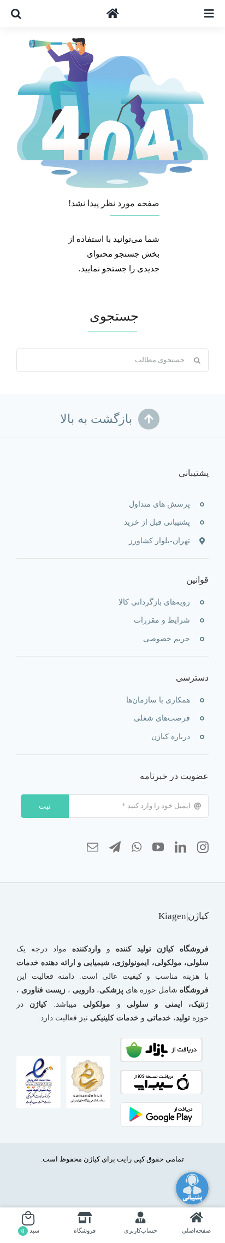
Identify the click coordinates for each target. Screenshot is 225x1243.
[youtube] (158, 847)
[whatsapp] (136, 847)
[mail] (92, 847)
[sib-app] (161, 1074)
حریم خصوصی (166, 639)
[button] (16, 14)
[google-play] (161, 1106)
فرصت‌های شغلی (162, 718)
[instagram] (203, 847)
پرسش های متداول (159, 504)
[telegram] (115, 847)
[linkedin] (180, 847)
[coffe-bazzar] (161, 1041)
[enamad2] (63, 1059)
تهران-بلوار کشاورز (159, 541)
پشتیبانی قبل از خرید (157, 522)
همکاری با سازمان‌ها (158, 700)
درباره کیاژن (170, 737)
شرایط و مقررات (162, 620)
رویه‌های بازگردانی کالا (154, 602)
